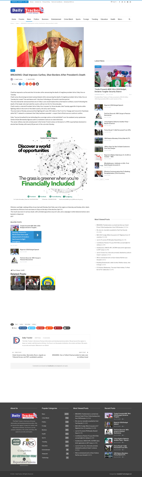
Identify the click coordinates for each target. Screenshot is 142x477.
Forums (21, 19)
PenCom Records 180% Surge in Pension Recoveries (121, 431)
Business (45, 19)
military (34, 324)
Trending (95, 19)
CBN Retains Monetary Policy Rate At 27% (117, 138)
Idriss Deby (27, 324)
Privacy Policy (46, 2)
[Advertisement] (96, 10)
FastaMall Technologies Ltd (124, 474)
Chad (16, 324)
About (31, 2)
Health (113, 19)
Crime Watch (68, 19)
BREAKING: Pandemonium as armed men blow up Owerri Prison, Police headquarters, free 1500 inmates (87, 416)
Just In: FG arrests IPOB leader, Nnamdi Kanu (109, 240)
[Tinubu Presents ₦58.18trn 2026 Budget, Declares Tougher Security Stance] (15, 228)
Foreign (86, 19)
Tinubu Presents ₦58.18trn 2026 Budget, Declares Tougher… (122, 415)
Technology (45, 457)
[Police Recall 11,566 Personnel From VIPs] (99, 132)
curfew (21, 324)
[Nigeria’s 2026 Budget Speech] (15, 252)
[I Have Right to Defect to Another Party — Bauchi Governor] (99, 124)
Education (104, 19)
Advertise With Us (69, 2)
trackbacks (51, 366)
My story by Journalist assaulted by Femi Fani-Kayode (112, 230)
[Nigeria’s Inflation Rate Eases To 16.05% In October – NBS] (99, 157)
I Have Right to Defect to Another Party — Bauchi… (121, 439)
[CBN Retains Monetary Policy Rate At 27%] (99, 141)
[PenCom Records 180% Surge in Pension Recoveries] (15, 260)
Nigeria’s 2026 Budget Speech (29, 249)
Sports (78, 19)
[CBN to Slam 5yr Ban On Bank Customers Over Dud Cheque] (99, 149)
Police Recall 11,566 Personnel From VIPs (117, 130)
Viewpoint (45, 453)
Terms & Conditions (56, 2)
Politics (36, 19)
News (29, 19)
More (120, 19)
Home (14, 19)
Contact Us (38, 2)
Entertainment (56, 19)
